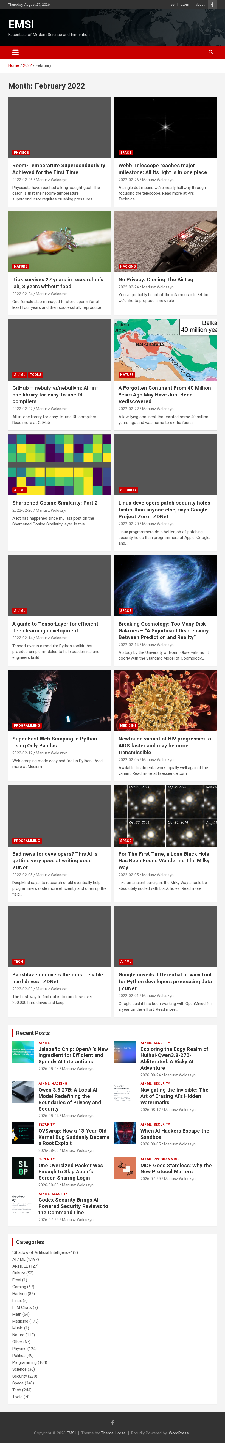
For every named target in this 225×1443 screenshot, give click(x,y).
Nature (20, 266)
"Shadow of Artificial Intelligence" (42, 1252)
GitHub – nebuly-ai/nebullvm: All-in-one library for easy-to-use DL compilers (55, 394)
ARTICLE (20, 1266)
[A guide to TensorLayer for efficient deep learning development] (59, 585)
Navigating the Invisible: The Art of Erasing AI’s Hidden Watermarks (174, 1096)
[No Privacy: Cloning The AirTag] (165, 241)
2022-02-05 (129, 760)
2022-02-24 (22, 294)
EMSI (21, 24)
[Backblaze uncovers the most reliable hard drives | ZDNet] (59, 937)
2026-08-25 (48, 1069)
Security (128, 490)
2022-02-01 (129, 995)
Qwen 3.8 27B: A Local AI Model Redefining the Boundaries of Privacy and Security (69, 1099)
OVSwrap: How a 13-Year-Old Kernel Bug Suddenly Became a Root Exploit (74, 1137)
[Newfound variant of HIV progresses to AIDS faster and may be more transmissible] (165, 701)
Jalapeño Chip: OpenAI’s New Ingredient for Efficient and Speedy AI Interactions (73, 1055)
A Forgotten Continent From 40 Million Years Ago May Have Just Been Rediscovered (165, 394)
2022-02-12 (22, 753)
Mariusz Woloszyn (52, 180)
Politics (19, 1355)
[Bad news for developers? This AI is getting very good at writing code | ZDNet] (59, 816)
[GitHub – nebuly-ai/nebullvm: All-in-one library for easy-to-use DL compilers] (59, 350)
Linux (17, 1300)
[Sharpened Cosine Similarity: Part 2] (59, 465)
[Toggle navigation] (15, 52)
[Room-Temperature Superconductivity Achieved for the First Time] (59, 127)
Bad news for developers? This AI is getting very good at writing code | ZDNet (54, 861)
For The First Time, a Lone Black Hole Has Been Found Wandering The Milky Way (164, 861)
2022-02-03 (22, 989)
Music (17, 1328)
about (200, 4)
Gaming (19, 1286)
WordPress (179, 1433)
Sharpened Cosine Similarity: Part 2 (55, 503)
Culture (18, 1273)
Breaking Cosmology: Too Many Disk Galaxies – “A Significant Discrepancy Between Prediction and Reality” (164, 630)
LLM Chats (22, 1307)
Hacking (128, 266)
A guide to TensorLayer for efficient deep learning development (55, 627)
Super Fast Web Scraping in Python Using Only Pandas (54, 742)
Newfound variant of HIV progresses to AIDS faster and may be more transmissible (165, 745)
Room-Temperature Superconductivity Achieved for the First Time (58, 168)
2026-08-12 (150, 1110)
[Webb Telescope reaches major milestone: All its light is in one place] (165, 127)
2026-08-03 (48, 1185)
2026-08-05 (150, 1144)
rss (172, 4)
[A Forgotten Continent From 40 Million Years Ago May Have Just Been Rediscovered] (165, 350)
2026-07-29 (150, 1179)
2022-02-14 (22, 638)
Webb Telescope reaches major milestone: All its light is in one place (163, 168)
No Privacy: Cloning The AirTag (156, 279)
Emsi (16, 1279)
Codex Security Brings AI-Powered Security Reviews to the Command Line (73, 1206)
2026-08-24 (150, 1075)
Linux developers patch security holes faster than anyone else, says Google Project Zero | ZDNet (164, 509)
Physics (21, 153)
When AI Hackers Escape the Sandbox (174, 1134)
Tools (35, 375)
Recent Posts (33, 1033)
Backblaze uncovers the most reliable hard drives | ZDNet (57, 978)
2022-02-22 (22, 409)
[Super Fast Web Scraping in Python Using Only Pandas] (59, 701)
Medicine (128, 726)
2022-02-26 (22, 180)
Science (19, 1369)
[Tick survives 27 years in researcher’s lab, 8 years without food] (59, 241)
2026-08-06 (48, 1150)
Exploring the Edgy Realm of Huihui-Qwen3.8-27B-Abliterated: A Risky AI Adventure (174, 1058)
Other (17, 1341)
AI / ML (19, 375)
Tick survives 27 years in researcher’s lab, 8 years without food (57, 283)
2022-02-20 (22, 510)
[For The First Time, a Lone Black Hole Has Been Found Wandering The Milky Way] (165, 816)
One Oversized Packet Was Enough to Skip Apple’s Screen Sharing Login (70, 1171)
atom (185, 4)
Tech (18, 961)
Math (16, 1314)
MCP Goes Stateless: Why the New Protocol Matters (176, 1168)
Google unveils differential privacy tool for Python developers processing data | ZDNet (165, 981)
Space (125, 153)
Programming (27, 726)
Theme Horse (113, 1433)
